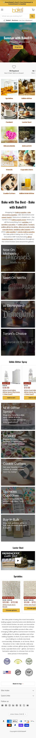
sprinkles (25, 222)
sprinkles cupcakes (8, 225)
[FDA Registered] (14, 69)
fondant (31, 225)
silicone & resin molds (26, 227)
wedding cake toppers (22, 229)
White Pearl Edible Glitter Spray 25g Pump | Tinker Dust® (11, 392)
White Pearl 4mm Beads (9, 606)
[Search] (32, 16)
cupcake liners (7, 229)
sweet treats (6, 217)
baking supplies (20, 212)
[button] (33, 9)
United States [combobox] (17, 714)
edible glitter (23, 225)
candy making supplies (26, 232)
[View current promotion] (18, 3)
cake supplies (11, 232)
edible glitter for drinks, (9, 227)
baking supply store (19, 220)
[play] (18, 561)
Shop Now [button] (18, 47)
